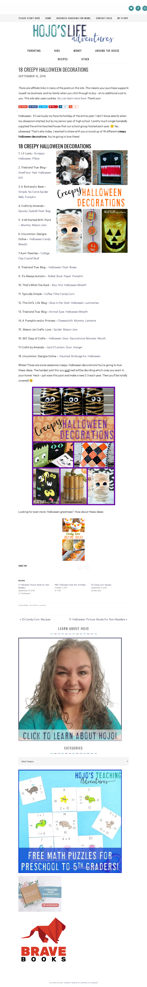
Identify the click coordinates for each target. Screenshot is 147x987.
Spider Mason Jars (65, 329)
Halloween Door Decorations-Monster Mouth (77, 338)
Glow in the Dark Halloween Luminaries (74, 303)
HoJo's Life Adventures (73, 33)
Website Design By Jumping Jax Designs (81, 983)
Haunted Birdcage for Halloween (79, 356)
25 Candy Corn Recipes (101, 584)
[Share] (60, 106)
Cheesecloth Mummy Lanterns (77, 320)
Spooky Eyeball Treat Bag (34, 211)
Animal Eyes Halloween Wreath (68, 311)
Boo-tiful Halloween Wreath (69, 285)
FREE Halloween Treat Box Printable (70, 584)
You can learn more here (71, 98)
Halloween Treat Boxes (63, 267)
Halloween (33, 605)
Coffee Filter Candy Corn (59, 294)
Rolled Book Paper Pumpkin (65, 276)
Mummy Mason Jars (33, 225)
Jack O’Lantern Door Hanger (64, 347)
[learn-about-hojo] (70, 739)
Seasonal (42, 605)
